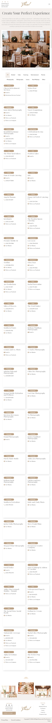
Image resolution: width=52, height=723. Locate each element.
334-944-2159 (4, 6)
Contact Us (43, 712)
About (43, 704)
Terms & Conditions (16, 720)
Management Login (43, 714)
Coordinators (42, 708)
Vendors (42, 710)
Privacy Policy (4, 720)
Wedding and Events (43, 706)
